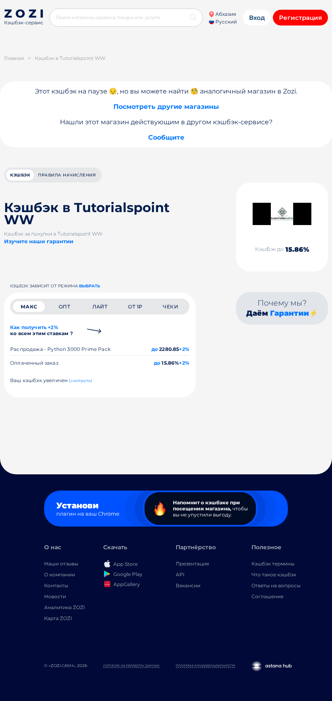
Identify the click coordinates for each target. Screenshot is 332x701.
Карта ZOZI (58, 618)
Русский (225, 21)
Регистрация (300, 17)
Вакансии (188, 585)
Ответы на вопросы (275, 585)
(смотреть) (80, 380)
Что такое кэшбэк (273, 574)
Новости (55, 596)
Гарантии (289, 313)
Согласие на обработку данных (131, 665)
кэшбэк (20, 175)
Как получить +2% (41, 330)
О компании (59, 574)
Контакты (56, 585)
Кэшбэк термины (272, 564)
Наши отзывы (61, 564)
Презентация (192, 564)
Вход (257, 17)
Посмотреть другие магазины (166, 106)
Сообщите (166, 137)
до (154, 349)
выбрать (89, 286)
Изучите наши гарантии (38, 241)
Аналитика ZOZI (64, 607)
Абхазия (225, 14)
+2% (184, 349)
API (180, 574)
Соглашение (267, 596)
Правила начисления (67, 175)
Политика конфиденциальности (205, 665)
